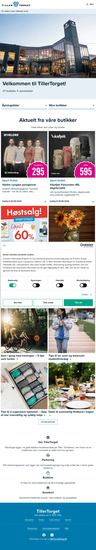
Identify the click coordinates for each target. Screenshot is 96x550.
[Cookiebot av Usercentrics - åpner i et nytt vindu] (82, 245)
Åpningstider (29, 519)
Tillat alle (78, 302)
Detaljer (85, 294)
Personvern (32, 528)
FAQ (66, 528)
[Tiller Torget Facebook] (44, 536)
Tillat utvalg (48, 302)
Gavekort (68, 519)
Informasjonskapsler (51, 528)
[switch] (36, 285)
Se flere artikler (48, 422)
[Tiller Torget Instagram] (52, 536)
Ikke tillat (18, 302)
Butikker (41, 519)
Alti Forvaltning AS (58, 539)
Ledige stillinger (54, 519)
